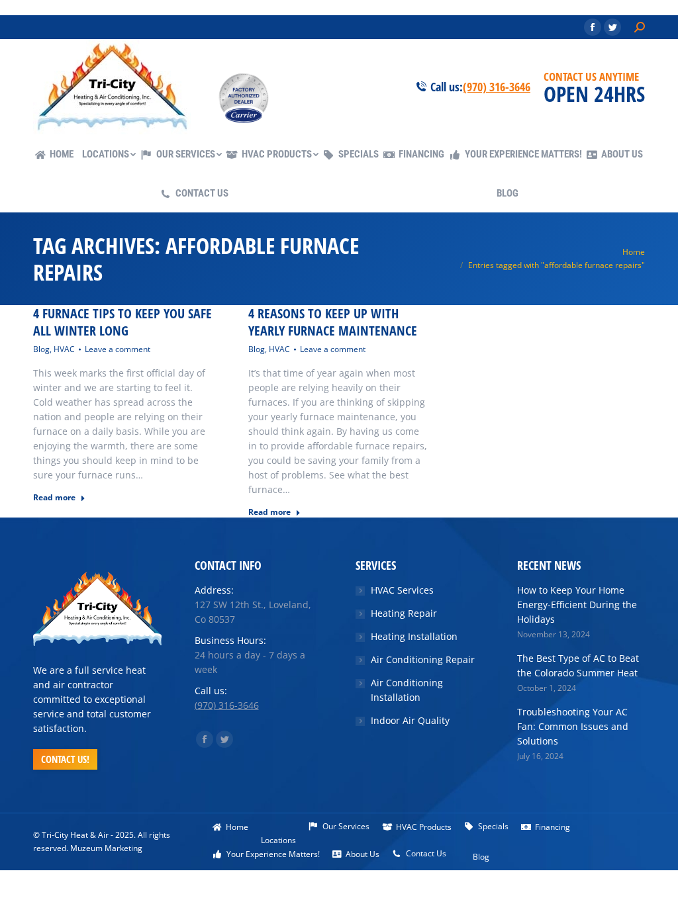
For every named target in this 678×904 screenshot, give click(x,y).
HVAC (64, 349)
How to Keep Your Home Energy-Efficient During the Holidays (577, 604)
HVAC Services (402, 590)
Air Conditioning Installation (407, 689)
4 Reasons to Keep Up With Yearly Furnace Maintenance (332, 322)
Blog (41, 349)
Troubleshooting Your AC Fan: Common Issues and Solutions (572, 726)
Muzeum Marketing (106, 848)
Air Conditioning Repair (423, 659)
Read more (54, 497)
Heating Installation (414, 636)
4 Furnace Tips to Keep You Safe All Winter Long (122, 322)
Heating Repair (404, 613)
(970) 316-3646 (496, 86)
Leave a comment (117, 349)
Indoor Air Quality (410, 720)
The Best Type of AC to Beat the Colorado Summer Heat (578, 665)
